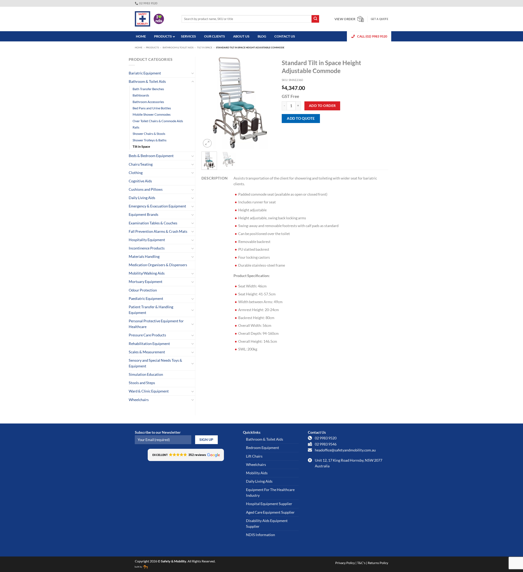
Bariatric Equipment (145, 73)
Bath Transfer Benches (148, 89)
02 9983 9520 (325, 438)
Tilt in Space (204, 47)
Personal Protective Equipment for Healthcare (156, 324)
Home (138, 47)
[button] (207, 143)
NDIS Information (260, 535)
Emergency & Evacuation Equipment (157, 206)
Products (152, 47)
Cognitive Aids (140, 181)
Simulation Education (146, 374)
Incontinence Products (147, 248)
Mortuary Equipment (145, 281)
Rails (136, 127)
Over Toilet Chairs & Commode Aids (158, 121)
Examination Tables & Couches (153, 223)
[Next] (269, 102)
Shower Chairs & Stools (149, 133)
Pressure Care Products (147, 335)
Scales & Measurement (147, 352)
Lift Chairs (254, 456)
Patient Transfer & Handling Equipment (151, 310)
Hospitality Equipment (147, 240)
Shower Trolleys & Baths (150, 140)
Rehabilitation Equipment (149, 343)
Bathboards (141, 95)
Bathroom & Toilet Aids (178, 47)
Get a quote (379, 19)
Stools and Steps (142, 383)
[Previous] (208, 102)
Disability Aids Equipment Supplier (267, 524)
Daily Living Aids (142, 198)
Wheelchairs (139, 400)
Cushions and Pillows (146, 189)
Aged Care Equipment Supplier (270, 512)
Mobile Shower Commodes (152, 114)
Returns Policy (378, 563)
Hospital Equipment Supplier (269, 504)
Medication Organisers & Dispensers (158, 265)
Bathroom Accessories (148, 102)
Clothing (136, 173)
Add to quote (301, 118)
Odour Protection (143, 290)
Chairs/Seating (141, 164)
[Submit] (315, 19)
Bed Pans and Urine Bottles (152, 108)
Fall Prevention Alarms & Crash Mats (158, 231)
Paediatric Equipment (146, 298)
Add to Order (322, 105)
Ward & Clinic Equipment (149, 391)
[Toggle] (192, 73)
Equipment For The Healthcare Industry (270, 493)
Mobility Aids (257, 473)
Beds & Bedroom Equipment (151, 156)
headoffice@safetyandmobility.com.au (345, 450)
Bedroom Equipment (262, 448)
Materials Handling (144, 256)
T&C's (361, 563)
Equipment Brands (143, 214)
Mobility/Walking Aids (147, 273)
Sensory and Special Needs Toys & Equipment (155, 363)
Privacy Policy (345, 563)
